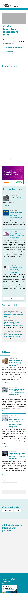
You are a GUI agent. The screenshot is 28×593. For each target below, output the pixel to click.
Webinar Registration (14, 314)
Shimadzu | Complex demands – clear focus (17, 198)
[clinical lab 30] (5, 390)
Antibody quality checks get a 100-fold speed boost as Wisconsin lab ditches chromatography (17, 391)
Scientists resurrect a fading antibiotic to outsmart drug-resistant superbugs (16, 363)
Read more (6, 205)
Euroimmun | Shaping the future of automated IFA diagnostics (16, 270)
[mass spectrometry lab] (5, 418)
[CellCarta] (5, 454)
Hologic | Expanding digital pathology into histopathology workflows (17, 236)
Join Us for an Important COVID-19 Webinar (13, 324)
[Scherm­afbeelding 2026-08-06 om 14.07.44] (6, 234)
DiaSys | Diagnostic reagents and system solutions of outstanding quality (16, 214)
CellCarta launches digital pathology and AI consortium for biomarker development (17, 455)
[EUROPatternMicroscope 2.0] (6, 268)
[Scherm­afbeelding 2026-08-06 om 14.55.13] (6, 198)
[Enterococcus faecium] (5, 361)
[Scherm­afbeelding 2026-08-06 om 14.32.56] (6, 213)
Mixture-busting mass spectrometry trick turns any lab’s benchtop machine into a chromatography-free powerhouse (16, 422)
